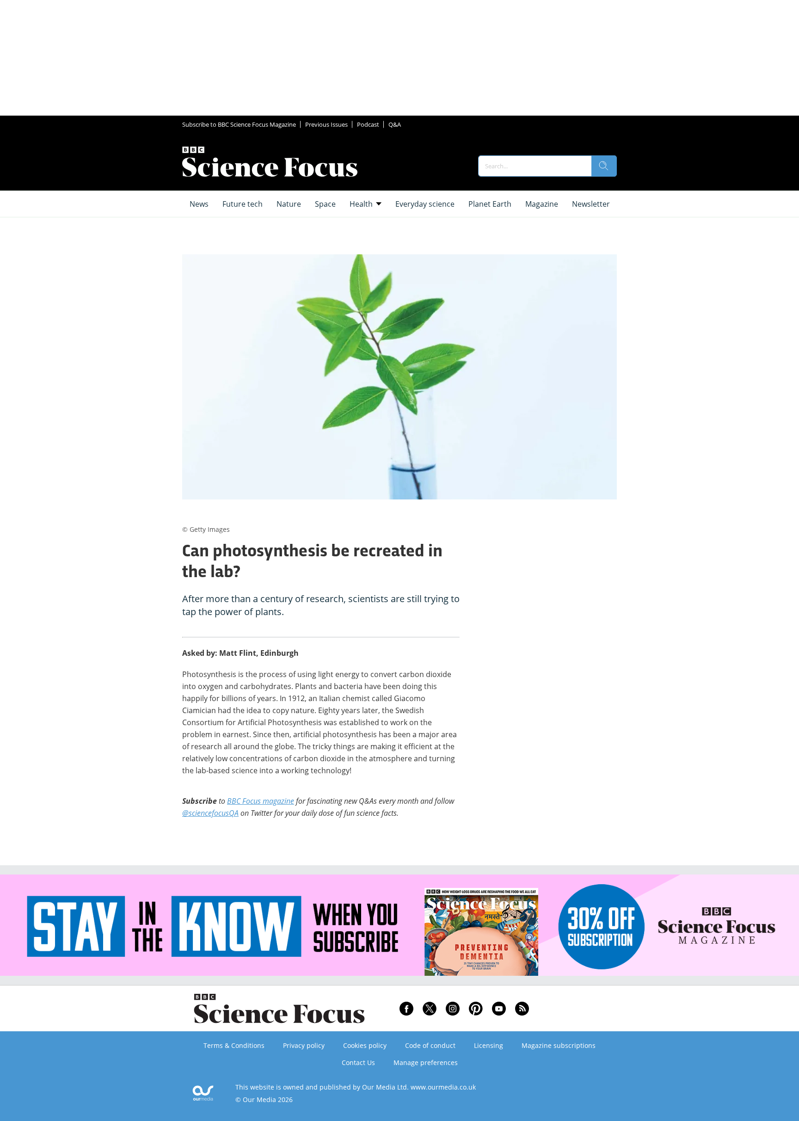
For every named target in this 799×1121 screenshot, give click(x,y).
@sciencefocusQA (210, 813)
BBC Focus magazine (260, 801)
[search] (603, 166)
